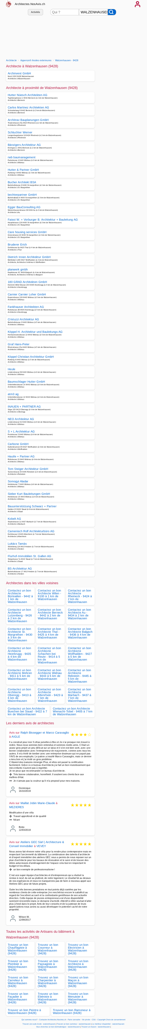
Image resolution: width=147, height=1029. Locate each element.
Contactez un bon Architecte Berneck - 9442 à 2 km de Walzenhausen (50, 614)
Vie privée (86, 1020)
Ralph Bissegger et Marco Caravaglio (45, 732)
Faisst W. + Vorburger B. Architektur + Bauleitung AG (43, 219)
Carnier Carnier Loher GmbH (27, 294)
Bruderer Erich (17, 244)
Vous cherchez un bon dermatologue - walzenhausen (58, 1027)
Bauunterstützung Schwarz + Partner (32, 506)
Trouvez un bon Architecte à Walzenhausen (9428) (78, 965)
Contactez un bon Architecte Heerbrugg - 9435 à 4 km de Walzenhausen (19, 654)
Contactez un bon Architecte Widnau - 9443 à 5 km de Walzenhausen (50, 674)
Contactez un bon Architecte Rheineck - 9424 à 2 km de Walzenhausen (80, 596)
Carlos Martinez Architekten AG (28, 107)
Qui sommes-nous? (29, 1020)
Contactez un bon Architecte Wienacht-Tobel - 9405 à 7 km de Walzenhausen (72, 711)
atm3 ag (13, 394)
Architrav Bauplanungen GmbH (28, 120)
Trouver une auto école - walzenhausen (39, 1024)
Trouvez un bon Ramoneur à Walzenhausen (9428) (71, 1012)
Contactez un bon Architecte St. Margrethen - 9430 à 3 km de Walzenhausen (20, 634)
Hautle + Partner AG (21, 456)
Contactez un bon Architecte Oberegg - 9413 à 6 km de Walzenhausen (19, 695)
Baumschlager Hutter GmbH (26, 381)
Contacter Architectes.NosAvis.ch (52, 1020)
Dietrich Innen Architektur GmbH (29, 257)
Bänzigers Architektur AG (24, 145)
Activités (35, 12)
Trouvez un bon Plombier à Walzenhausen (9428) (18, 965)
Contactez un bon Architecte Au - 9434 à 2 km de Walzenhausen (79, 614)
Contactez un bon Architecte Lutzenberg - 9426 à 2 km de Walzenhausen (20, 615)
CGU (94, 1020)
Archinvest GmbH (19, 73)
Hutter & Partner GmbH (23, 170)
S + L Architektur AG (21, 431)
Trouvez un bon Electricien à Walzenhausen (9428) (78, 949)
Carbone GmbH (18, 444)
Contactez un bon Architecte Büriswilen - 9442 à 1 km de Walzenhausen (20, 596)
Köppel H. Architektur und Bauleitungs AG (35, 332)
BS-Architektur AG (20, 568)
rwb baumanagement (21, 157)
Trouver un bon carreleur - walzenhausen (74, 1024)
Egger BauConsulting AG (24, 207)
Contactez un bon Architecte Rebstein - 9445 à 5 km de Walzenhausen (79, 676)
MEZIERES (16, 807)
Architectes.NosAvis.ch (30, 4)
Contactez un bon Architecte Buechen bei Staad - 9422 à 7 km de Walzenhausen (27, 711)
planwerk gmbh (18, 269)
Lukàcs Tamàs (17, 544)
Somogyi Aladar (18, 481)
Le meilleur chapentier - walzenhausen (108, 1024)
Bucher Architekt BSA (22, 182)
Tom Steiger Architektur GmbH (28, 469)
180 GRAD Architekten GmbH (27, 282)
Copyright (101, 1020)
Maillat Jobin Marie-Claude (38, 803)
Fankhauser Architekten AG (26, 307)
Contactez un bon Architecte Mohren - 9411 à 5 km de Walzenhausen (20, 674)
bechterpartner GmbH (22, 195)
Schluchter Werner (20, 132)
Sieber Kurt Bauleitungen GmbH (29, 494)
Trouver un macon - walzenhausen (95, 1027)
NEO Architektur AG (21, 419)
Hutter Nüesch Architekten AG (27, 95)
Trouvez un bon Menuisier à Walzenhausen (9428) (78, 998)
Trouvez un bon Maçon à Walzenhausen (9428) (78, 982)
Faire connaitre (74, 1020)
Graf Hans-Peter (19, 344)
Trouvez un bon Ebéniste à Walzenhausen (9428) (48, 998)
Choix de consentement (115, 1020)
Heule (11, 369)
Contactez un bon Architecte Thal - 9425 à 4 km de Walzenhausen (49, 633)
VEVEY (41, 846)
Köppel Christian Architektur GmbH (31, 357)
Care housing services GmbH (27, 232)
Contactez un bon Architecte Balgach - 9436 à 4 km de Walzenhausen (80, 633)
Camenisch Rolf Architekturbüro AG (31, 531)
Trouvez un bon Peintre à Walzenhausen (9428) (24, 1012)
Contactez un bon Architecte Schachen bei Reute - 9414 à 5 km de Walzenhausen (49, 655)
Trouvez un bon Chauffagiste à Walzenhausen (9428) (18, 949)
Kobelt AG (14, 519)
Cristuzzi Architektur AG (23, 319)
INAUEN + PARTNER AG (24, 406)
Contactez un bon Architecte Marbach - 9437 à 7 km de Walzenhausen (79, 695)
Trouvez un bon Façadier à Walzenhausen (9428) (18, 998)
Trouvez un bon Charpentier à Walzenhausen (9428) (48, 982)
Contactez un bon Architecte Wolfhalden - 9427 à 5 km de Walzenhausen (80, 654)
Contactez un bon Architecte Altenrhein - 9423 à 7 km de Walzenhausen (50, 695)
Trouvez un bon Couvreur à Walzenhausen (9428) (48, 949)
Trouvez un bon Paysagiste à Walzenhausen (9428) (48, 965)
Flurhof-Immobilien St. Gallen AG (29, 556)
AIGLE (15, 736)
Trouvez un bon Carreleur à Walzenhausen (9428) (18, 982)
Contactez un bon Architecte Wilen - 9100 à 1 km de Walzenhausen (49, 595)
